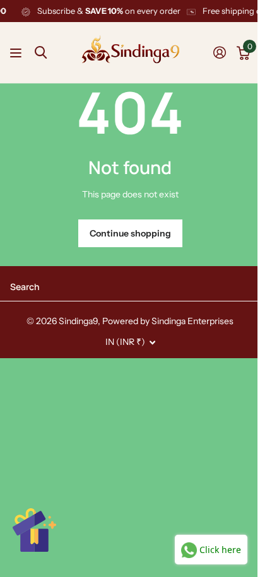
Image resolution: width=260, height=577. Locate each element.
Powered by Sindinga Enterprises (167, 321)
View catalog (17, 52)
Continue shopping (130, 233)
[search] (41, 52)
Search (25, 287)
